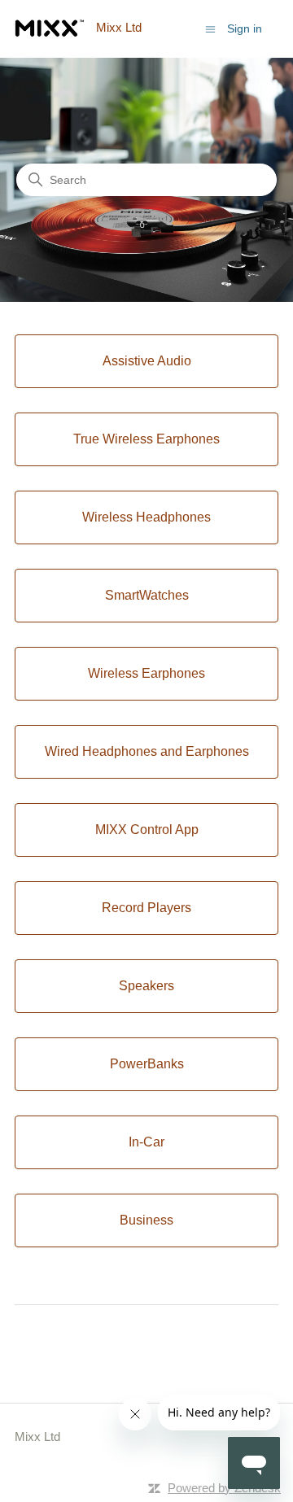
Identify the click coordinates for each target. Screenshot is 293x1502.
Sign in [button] (244, 28)
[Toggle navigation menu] (210, 28)
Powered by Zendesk (224, 1488)
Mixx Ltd (37, 1436)
